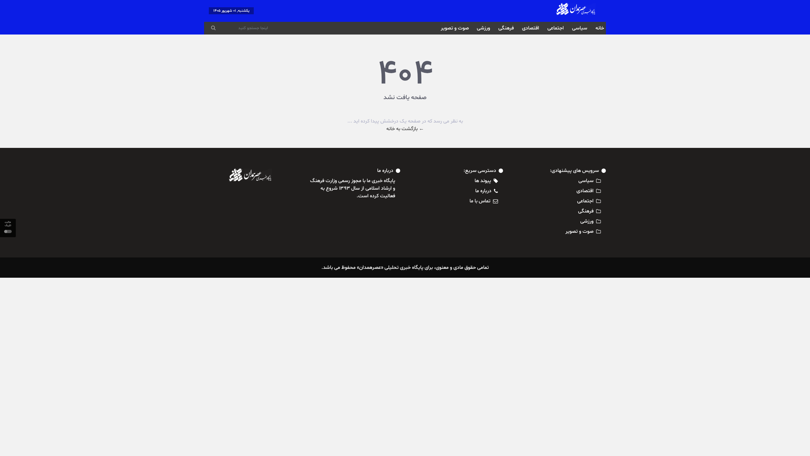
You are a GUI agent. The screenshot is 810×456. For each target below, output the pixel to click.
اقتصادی (530, 28)
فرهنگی (506, 28)
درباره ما (483, 190)
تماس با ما (480, 201)
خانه (599, 28)
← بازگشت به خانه (405, 128)
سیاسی (579, 28)
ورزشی (483, 28)
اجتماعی (555, 28)
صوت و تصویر (455, 28)
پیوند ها (483, 180)
